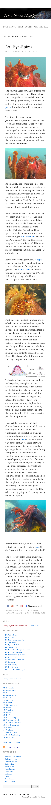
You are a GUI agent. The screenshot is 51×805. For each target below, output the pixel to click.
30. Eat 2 (7, 698)
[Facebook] (7, 605)
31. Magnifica (9, 695)
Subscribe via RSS (13, 747)
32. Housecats (9, 693)
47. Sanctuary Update (14, 640)
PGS (10, 51)
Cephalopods (18, 611)
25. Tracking (9, 710)
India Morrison (28, 236)
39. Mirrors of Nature (14, 659)
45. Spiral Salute (12, 645)
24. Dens (7, 713)
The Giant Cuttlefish (16, 794)
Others (8, 776)
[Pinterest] (21, 605)
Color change (11, 759)
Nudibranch (10, 769)
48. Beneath (10, 637)
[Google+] (12, 605)
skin (29, 613)
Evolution (9, 766)
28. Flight (7, 703)
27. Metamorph (10, 705)
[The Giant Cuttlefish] (25, 15)
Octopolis (9, 771)
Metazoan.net (34, 626)
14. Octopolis (9, 737)
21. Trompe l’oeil (11, 720)
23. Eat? (6, 715)
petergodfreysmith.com (12, 679)
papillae (9, 613)
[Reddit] (17, 605)
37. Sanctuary (11, 664)
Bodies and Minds (13, 756)
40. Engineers (11, 657)
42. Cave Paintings (13, 652)
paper (39, 259)
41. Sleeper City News (15, 654)
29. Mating (8, 700)
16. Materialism (10, 732)
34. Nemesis (8, 688)
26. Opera (7, 708)
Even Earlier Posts (11, 742)
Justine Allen (23, 269)
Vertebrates (10, 781)
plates (8, 107)
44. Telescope (11, 647)
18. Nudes (7, 727)
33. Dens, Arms (10, 690)
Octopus (8, 774)
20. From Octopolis (12, 722)
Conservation (11, 761)
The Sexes (9, 779)
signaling (21, 613)
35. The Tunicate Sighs (15, 669)
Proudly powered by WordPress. (35, 797)
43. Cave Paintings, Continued (19, 649)
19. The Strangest (11, 725)
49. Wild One (11, 635)
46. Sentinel (10, 642)
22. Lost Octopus (11, 717)
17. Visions (8, 730)
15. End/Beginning (12, 735)
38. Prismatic (11, 662)
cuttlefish (33, 611)
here (24, 439)
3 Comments (39, 613)
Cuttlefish (9, 764)
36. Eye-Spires (19, 46)
